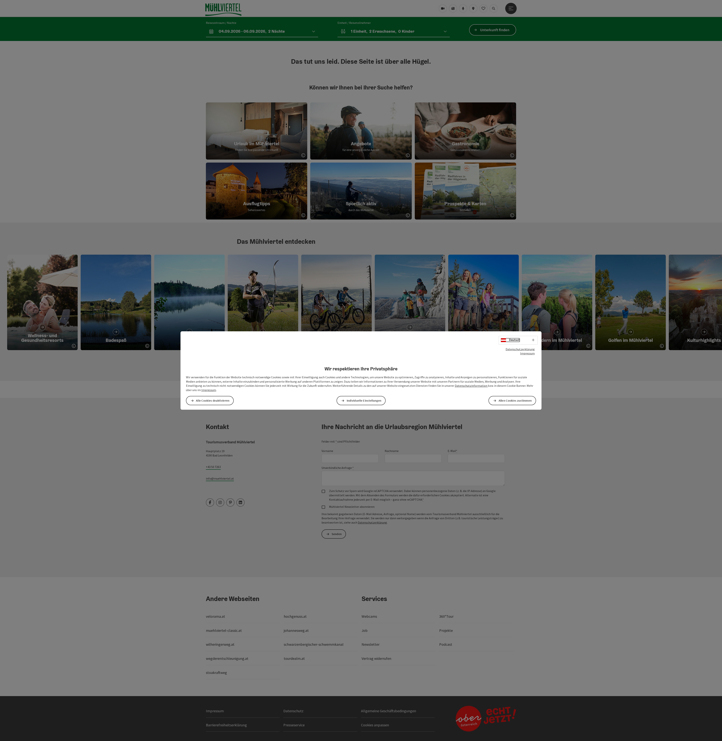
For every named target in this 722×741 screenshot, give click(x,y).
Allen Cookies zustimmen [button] (515, 400)
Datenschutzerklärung (520, 349)
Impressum (527, 353)
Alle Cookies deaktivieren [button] (213, 400)
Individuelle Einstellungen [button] (364, 400)
